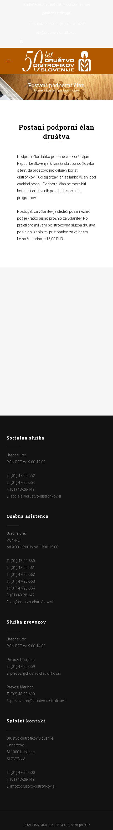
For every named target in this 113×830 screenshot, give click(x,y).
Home (38, 90)
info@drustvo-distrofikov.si (55, 33)
